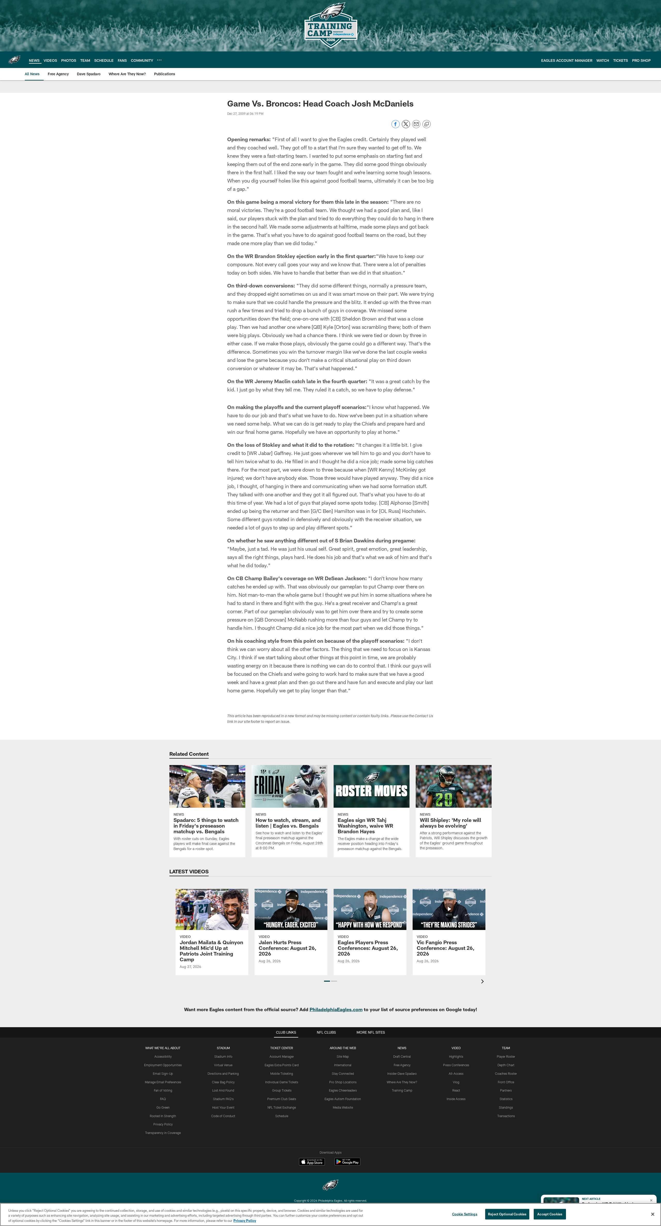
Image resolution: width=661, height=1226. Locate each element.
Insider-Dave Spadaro (402, 1073)
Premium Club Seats (281, 1099)
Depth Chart (506, 1065)
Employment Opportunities (163, 1065)
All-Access (456, 1073)
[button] (327, 981)
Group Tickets (282, 1090)
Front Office (506, 1082)
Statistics (506, 1099)
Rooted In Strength (163, 1116)
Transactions (506, 1116)
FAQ (163, 1099)
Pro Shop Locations (343, 1082)
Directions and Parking (223, 1073)
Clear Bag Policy (223, 1082)
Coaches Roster (506, 1073)
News (402, 1048)
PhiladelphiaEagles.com (336, 1009)
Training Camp (402, 1090)
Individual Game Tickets (281, 1082)
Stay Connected (343, 1073)
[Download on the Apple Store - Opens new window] (312, 1162)
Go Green (163, 1107)
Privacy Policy (163, 1124)
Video (456, 1048)
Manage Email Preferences (163, 1082)
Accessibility (163, 1056)
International (342, 1065)
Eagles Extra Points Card (282, 1065)
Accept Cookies (549, 1214)
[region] (330, 1214)
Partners (506, 1090)
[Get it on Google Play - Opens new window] (347, 1164)
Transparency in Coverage (163, 1132)
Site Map (343, 1056)
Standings (506, 1107)
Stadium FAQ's (223, 1099)
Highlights (456, 1056)
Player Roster (506, 1056)
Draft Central (402, 1056)
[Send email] (416, 127)
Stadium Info (223, 1056)
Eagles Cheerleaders (343, 1090)
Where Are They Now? (402, 1082)
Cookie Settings (464, 1214)
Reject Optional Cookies (507, 1214)
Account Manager (282, 1056)
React (456, 1090)
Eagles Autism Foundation (343, 1099)
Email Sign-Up (163, 1073)
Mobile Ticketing (281, 1073)
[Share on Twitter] (406, 127)
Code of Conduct (223, 1116)
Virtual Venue (223, 1065)
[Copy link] (426, 124)
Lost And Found (223, 1090)
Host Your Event (223, 1107)
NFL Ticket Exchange (281, 1107)
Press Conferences (456, 1065)
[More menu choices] (159, 60)
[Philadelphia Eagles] (330, 1186)
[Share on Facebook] (395, 127)
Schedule (281, 1116)
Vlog (456, 1082)
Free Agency (402, 1065)
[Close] (652, 1214)
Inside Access (456, 1099)
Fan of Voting (163, 1090)
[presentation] (483, 982)
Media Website (343, 1107)
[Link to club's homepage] (14, 60)
